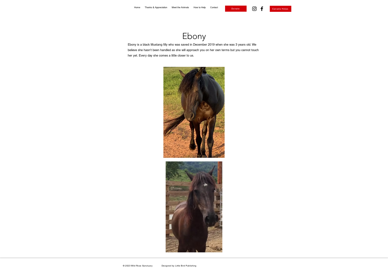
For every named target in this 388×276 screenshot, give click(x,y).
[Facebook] (262, 9)
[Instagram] (254, 9)
